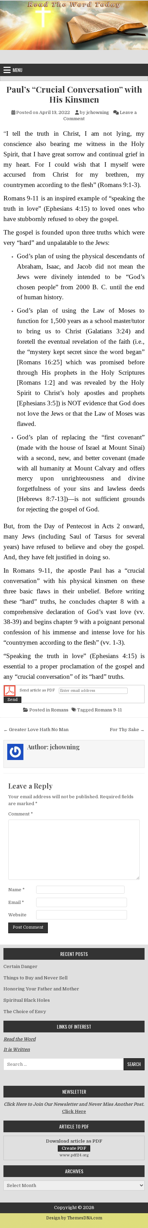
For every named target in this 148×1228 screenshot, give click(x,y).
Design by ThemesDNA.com (74, 1218)
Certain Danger (20, 966)
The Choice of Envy (24, 1011)
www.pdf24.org (74, 1155)
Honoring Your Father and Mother (41, 988)
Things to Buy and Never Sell (35, 977)
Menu (17, 69)
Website (17, 914)
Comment (20, 813)
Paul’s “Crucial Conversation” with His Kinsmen (74, 94)
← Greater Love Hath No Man (35, 729)
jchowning (97, 112)
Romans (59, 709)
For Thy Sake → (127, 729)
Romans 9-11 (108, 709)
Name (16, 889)
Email (16, 902)
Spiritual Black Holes (26, 1000)
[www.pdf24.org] (9, 691)
